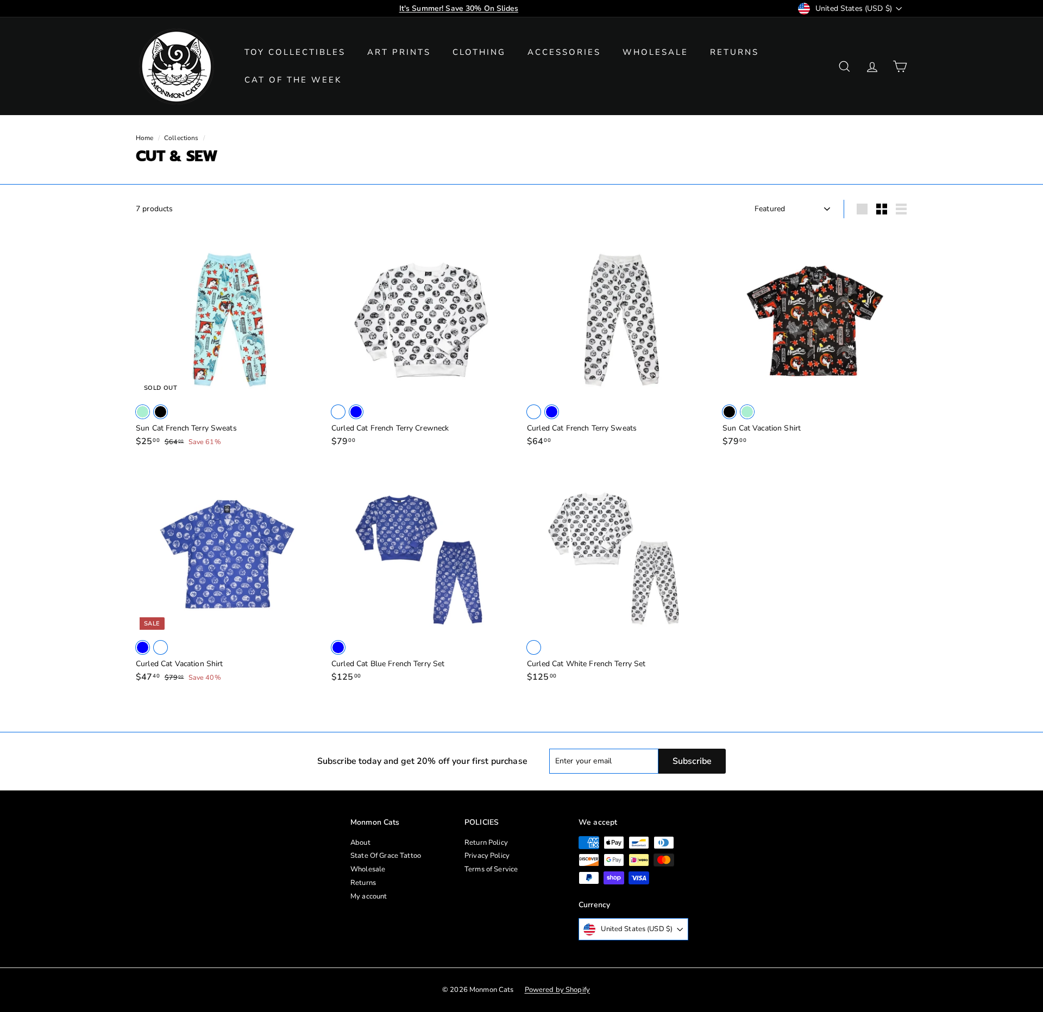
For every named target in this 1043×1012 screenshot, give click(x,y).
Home (145, 138)
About (360, 842)
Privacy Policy (487, 856)
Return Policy (486, 842)
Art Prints (399, 52)
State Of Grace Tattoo (385, 856)
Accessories (564, 52)
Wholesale (655, 52)
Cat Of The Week (293, 79)
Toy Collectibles (294, 52)
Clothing (479, 52)
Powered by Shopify (557, 990)
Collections (181, 138)
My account (368, 896)
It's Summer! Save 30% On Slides (458, 8)
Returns (734, 52)
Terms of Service (491, 869)
